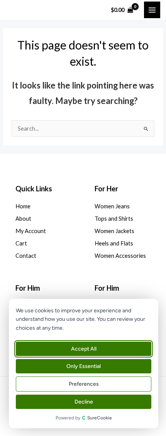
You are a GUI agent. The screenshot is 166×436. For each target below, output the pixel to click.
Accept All (84, 349)
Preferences (84, 384)
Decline (84, 402)
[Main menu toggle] (152, 10)
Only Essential (83, 366)
